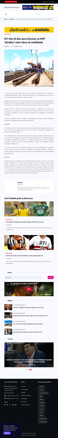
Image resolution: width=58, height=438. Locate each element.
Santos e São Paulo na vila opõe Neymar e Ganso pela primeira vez (24, 255)
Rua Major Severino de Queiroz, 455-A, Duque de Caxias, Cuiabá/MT (10, 388)
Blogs (23, 392)
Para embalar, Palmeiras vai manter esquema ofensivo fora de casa (25, 222)
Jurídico (41, 415)
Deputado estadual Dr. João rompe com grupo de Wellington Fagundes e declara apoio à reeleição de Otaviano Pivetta (29, 361)
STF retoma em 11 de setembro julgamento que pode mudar (28, 324)
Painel (41, 396)
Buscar (50, 277)
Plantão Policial (43, 393)
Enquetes (24, 398)
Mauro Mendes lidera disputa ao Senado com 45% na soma (27, 332)
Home (5, 19)
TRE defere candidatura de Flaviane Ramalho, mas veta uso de (28, 307)
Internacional (43, 421)
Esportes (12, 19)
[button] (26, 369)
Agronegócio (42, 418)
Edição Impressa (26, 395)
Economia (41, 402)
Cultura (41, 409)
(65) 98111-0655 (10, 393)
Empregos (41, 406)
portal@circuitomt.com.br (12, 395)
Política (41, 390)
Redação (9, 225)
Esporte (41, 412)
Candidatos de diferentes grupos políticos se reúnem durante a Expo (30, 315)
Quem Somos (25, 404)
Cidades (41, 399)
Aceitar (7, 433)
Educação (25, 389)
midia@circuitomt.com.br (12, 398)
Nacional (41, 386)
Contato (24, 401)
